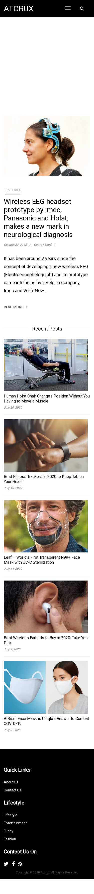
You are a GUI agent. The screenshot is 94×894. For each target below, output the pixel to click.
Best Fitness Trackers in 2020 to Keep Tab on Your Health (44, 479)
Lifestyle (10, 815)
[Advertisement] (47, 69)
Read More (14, 307)
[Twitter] (6, 864)
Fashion (10, 839)
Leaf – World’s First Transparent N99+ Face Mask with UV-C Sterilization (42, 560)
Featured (13, 190)
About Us (11, 782)
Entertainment (15, 823)
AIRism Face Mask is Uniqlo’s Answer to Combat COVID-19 (46, 721)
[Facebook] (13, 864)
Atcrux (19, 8)
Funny (8, 831)
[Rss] (20, 864)
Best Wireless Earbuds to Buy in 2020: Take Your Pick (46, 640)
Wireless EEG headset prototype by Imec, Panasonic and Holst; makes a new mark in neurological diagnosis (38, 218)
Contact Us (12, 790)
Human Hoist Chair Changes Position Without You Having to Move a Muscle (47, 398)
